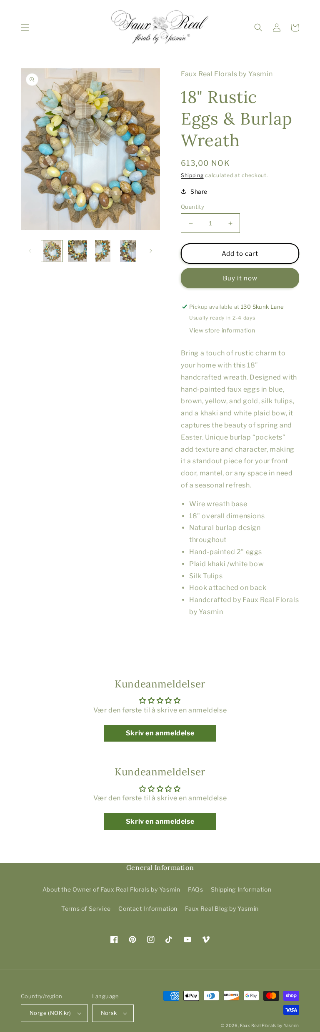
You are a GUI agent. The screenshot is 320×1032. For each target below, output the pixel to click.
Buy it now (240, 278)
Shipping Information (241, 889)
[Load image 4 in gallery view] (128, 251)
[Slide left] (30, 251)
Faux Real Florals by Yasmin (269, 1025)
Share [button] (199, 191)
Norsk (109, 1013)
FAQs (195, 889)
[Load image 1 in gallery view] (51, 251)
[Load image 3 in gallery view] (102, 251)
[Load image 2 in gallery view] (77, 251)
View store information (222, 330)
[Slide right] (151, 251)
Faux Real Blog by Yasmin (221, 908)
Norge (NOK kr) (50, 1013)
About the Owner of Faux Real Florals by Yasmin (111, 889)
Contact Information (147, 908)
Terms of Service (86, 908)
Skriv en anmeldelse (160, 733)
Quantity (192, 206)
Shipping (192, 175)
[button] (25, 27)
